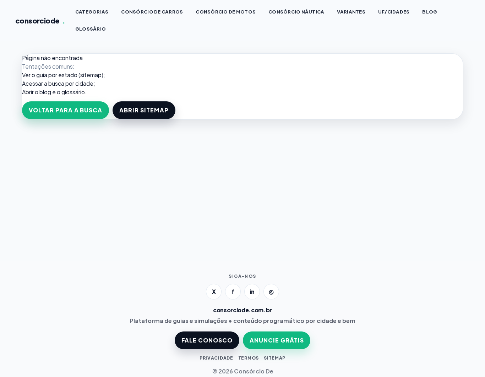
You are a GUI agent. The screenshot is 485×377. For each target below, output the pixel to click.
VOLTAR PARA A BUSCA (65, 110)
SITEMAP (274, 358)
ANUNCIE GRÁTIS (277, 340)
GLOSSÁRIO (90, 29)
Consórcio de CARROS (152, 12)
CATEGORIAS (92, 12)
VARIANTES (351, 12)
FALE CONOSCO (207, 340)
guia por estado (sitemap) (69, 75)
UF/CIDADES (394, 12)
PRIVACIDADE (216, 358)
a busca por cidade (68, 83)
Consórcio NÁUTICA (296, 12)
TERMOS (248, 358)
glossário (73, 92)
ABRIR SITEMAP (143, 110)
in (252, 291)
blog (45, 92)
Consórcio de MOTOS (226, 12)
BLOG (429, 12)
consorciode (40, 20)
